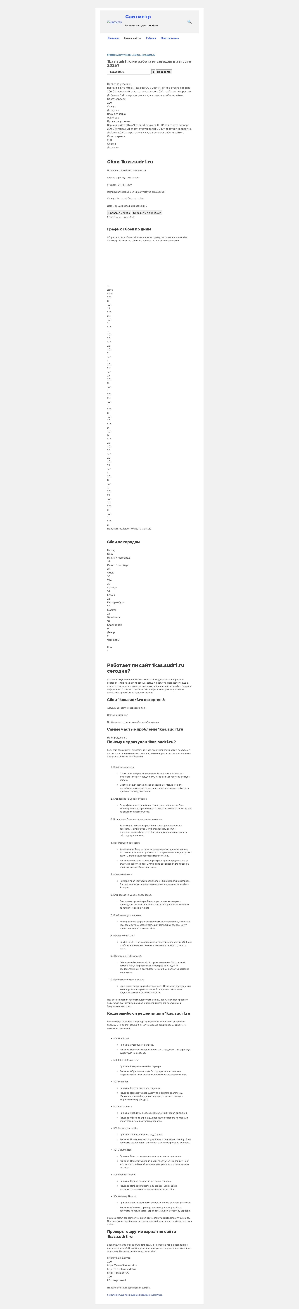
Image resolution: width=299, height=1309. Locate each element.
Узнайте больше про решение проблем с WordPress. (135, 1294)
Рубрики (151, 38)
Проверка (113, 38)
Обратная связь (170, 38)
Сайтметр (138, 17)
